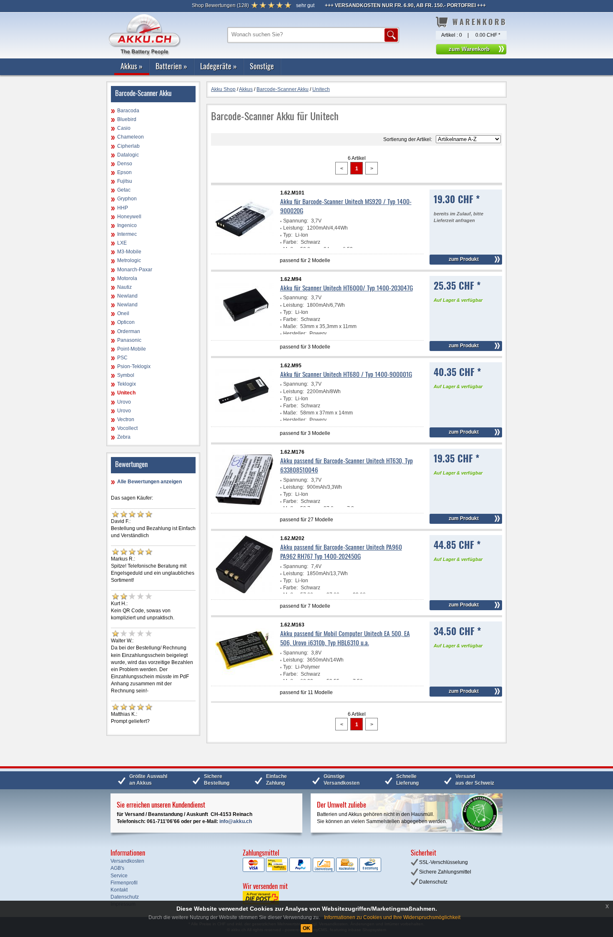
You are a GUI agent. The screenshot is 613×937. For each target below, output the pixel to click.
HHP (122, 208)
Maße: (290, 326)
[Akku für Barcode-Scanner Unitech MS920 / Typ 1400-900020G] (244, 246)
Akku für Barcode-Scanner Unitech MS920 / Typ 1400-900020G (346, 205)
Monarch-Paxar (134, 270)
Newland (127, 296)
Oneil (123, 313)
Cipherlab (128, 146)
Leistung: (293, 228)
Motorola (127, 278)
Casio (124, 128)
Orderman (128, 331)
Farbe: (290, 242)
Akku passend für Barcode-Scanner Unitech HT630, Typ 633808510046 (346, 465)
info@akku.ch (235, 821)
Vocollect (127, 428)
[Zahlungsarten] (312, 870)
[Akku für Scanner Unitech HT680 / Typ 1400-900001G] (244, 419)
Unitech (126, 393)
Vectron (125, 419)
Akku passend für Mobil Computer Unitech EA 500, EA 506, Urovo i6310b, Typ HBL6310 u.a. (345, 637)
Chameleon (130, 137)
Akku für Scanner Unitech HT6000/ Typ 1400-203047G (346, 288)
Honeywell (129, 217)
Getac (124, 190)
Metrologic (129, 260)
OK (306, 928)
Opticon (126, 322)
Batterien (171, 66)
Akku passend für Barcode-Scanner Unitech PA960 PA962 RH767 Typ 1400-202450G (341, 551)
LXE (122, 243)
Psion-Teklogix (134, 366)
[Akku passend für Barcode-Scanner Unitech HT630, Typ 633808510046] (244, 505)
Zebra (124, 437)
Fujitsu (124, 181)
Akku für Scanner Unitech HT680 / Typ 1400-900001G (346, 374)
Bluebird (126, 119)
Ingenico (127, 225)
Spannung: (295, 221)
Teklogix (126, 384)
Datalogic (128, 155)
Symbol (125, 375)
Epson (124, 172)
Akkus (132, 66)
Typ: (287, 235)
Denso (124, 164)
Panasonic (129, 340)
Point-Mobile (131, 349)
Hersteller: (294, 333)
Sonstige (262, 66)
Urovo (124, 402)
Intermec (127, 234)
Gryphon (127, 199)
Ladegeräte (218, 66)
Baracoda (128, 111)
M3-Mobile (129, 252)
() (220, 5)
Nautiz (124, 287)
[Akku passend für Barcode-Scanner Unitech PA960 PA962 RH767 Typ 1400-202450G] (244, 592)
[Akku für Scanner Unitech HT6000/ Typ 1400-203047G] (244, 333)
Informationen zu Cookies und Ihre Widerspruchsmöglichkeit (392, 917)
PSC (122, 358)
